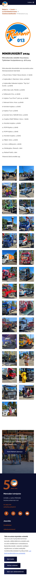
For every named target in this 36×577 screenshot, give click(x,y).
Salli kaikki (10, 559)
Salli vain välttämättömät (15, 571)
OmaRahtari (7, 525)
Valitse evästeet (12, 565)
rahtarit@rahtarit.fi (9, 507)
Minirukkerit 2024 (23, 13)
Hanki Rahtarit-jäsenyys (14, 451)
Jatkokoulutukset (9, 529)
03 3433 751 (7, 504)
